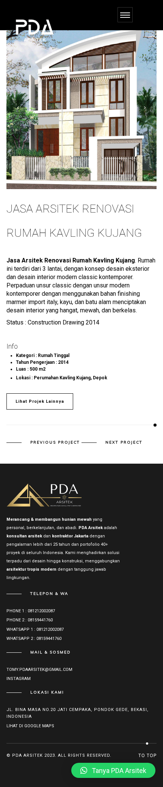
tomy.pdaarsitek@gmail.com (39, 669)
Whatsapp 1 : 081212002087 (35, 629)
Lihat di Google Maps (30, 725)
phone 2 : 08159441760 (29, 620)
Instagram (18, 678)
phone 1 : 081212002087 (30, 610)
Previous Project (55, 442)
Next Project (124, 442)
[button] (113, 770)
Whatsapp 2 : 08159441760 (33, 638)
